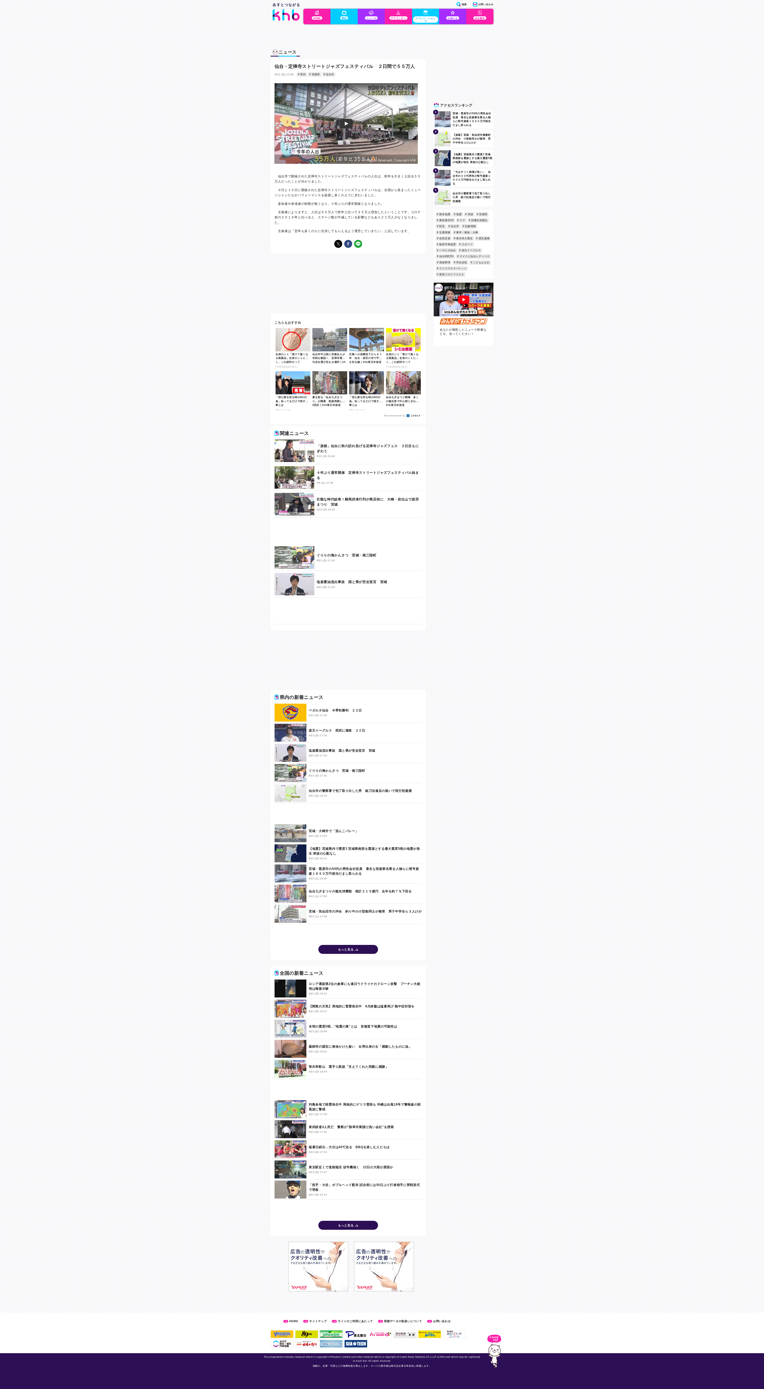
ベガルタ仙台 (447, 250)
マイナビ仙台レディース (474, 256)
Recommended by (395, 415)
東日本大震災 (464, 238)
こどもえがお (481, 262)
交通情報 (444, 232)
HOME (293, 1321)
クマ (462, 220)
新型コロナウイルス (451, 274)
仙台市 (329, 74)
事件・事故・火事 (466, 232)
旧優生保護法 (478, 220)
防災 (442, 226)
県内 (302, 74)
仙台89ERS (446, 256)
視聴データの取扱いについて (403, 1321)
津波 (470, 214)
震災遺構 (484, 238)
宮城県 (315, 74)
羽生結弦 (461, 262)
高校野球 (444, 262)
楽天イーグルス (471, 250)
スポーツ (467, 244)
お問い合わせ (442, 1321)
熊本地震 (444, 214)
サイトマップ (318, 1321)
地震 (458, 214)
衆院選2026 (446, 220)
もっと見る (346, 949)
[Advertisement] (348, 532)
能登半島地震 (447, 244)
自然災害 (444, 238)
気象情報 (470, 226)
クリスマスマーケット (453, 268)
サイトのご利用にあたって (355, 1321)
